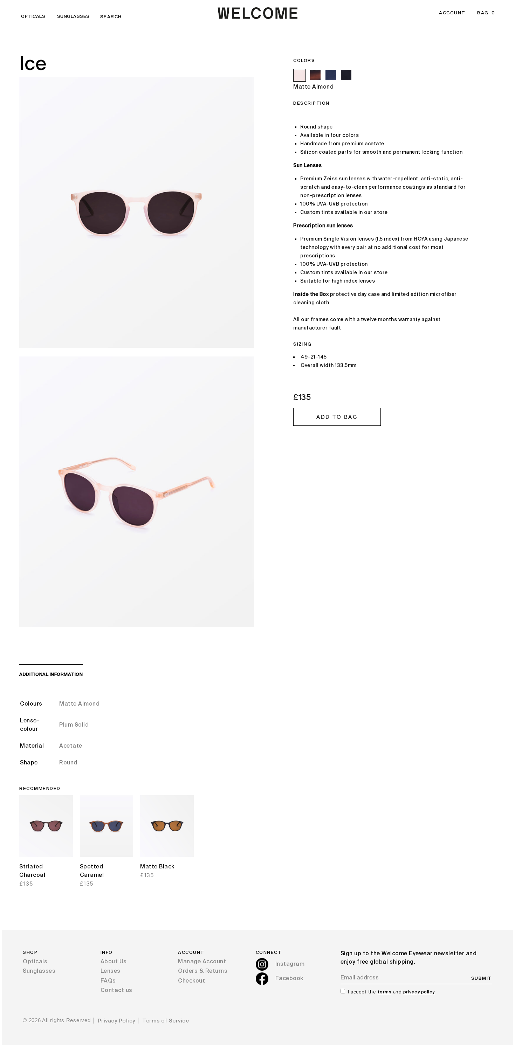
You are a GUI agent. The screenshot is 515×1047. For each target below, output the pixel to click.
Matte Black (157, 867)
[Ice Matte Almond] (299, 75)
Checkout (191, 981)
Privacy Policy (116, 1021)
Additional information (51, 674)
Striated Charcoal (32, 871)
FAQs (108, 981)
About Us (114, 962)
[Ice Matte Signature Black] (346, 75)
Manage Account (202, 962)
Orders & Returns (202, 971)
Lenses (111, 971)
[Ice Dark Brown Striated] (315, 75)
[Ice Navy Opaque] (330, 75)
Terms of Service (165, 1021)
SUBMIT (481, 978)
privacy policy (419, 992)
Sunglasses (73, 16)
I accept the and (391, 991)
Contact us (116, 990)
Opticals (33, 16)
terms (385, 992)
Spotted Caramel (92, 871)
